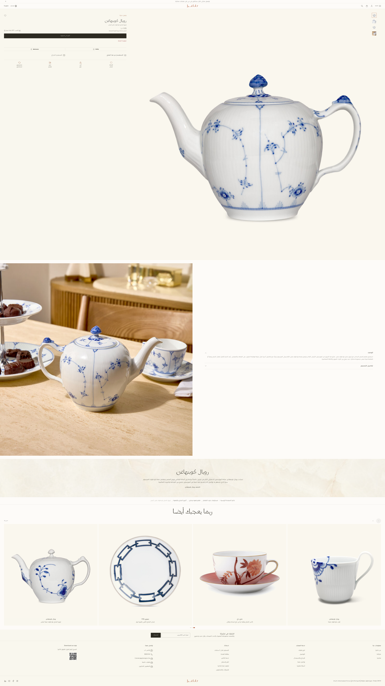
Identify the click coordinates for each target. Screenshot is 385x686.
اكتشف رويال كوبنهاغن (192, 487)
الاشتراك (155, 635)
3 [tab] (190, 627)
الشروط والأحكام (356, 681)
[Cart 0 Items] (367, 6)
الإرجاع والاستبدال (299, 658)
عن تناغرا (378, 650)
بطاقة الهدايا (225, 654)
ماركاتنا (379, 654)
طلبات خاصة (146, 662)
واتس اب (147, 650)
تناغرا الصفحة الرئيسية (228, 500)
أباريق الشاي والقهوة (179, 500)
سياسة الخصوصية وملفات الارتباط (342, 681)
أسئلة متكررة (301, 666)
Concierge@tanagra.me (142, 658)
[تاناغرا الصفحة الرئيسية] (192, 6)
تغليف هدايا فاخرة (223, 666)
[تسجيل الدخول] (371, 6)
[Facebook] (13, 681)
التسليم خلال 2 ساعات (221, 650)
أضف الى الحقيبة (65, 36)
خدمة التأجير (225, 658)
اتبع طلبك (301, 650)
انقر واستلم (225, 662)
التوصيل (302, 654)
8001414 (147, 654)
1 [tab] (194, 627)
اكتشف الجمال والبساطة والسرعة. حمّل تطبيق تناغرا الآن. (192, 1)
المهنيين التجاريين (144, 666)
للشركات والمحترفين (222, 670)
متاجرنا (379, 658)
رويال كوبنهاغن (115, 20)
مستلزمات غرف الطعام (210, 500)
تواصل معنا (301, 662)
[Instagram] (17, 681)
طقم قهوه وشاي (194, 500)
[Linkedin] (5, 681)
